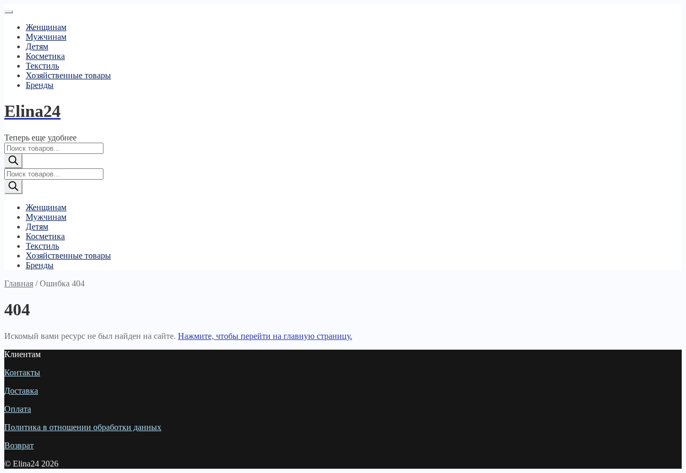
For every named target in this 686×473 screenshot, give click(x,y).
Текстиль (42, 65)
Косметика (45, 56)
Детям (37, 46)
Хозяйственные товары (68, 75)
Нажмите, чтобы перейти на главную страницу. (265, 336)
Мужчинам (46, 36)
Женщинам (46, 27)
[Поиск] (13, 161)
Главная (18, 283)
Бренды (40, 85)
